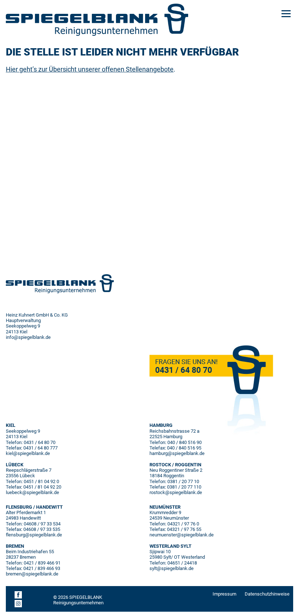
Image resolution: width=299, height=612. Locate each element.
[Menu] (286, 13)
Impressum (224, 594)
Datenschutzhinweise (267, 594)
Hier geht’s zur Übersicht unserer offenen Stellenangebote (90, 69)
